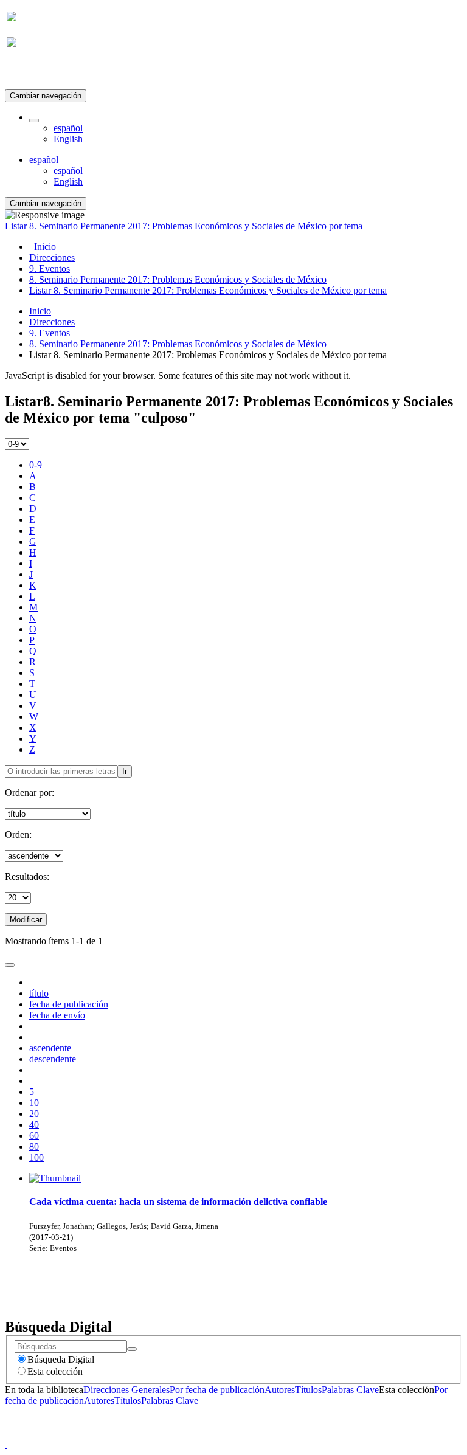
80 (34, 1146)
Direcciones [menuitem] (52, 257)
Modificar (26, 919)
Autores (280, 1389)
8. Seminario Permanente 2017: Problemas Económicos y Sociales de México (178, 344)
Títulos (308, 1389)
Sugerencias (254, 1290)
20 (34, 1113)
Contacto (207, 1290)
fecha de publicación (68, 1004)
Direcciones (52, 322)
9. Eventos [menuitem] (49, 268)
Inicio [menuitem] (42, 246)
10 (34, 1102)
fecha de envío (57, 1015)
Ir (124, 771)
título (39, 993)
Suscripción (29, 72)
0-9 (35, 465)
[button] (34, 120)
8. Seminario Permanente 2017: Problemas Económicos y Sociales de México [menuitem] (178, 279)
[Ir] (132, 1349)
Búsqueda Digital (60, 1359)
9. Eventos (49, 333)
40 (34, 1124)
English (68, 139)
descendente (52, 1059)
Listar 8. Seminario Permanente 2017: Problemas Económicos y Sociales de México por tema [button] (185, 226)
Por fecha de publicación (217, 1389)
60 (34, 1135)
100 (36, 1157)
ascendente (50, 1048)
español (68, 128)
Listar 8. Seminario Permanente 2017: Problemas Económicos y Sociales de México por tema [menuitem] (208, 290)
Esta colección (55, 1371)
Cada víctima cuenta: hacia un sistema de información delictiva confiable (178, 1202)
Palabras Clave (350, 1389)
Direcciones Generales (126, 1389)
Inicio (40, 311)
